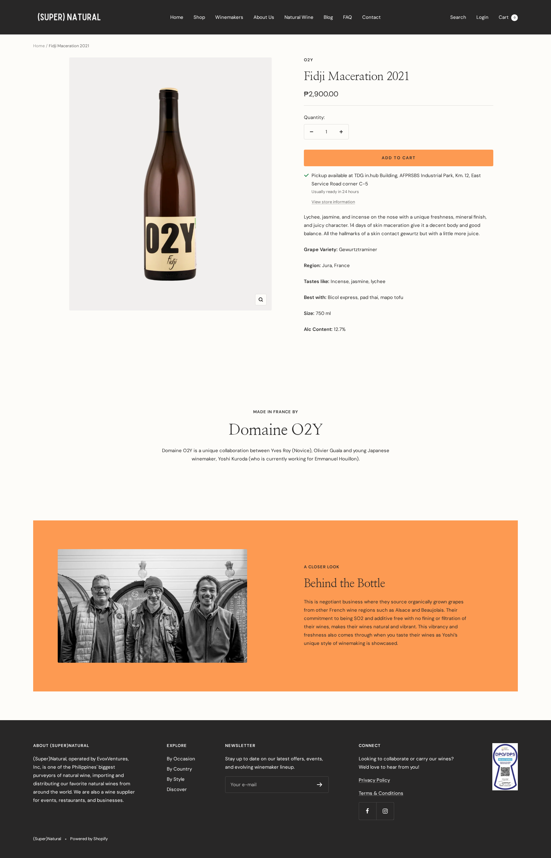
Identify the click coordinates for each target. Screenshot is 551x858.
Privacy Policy (374, 780)
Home (176, 17)
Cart (507, 17)
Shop (199, 17)
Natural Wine (298, 17)
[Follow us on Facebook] (367, 811)
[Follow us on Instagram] (385, 811)
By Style (176, 779)
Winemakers (229, 17)
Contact (371, 17)
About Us (263, 17)
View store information (333, 202)
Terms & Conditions (381, 793)
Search (458, 17)
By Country (179, 769)
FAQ (347, 17)
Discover (177, 789)
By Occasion (181, 759)
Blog (328, 17)
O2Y (308, 60)
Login (482, 17)
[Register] (319, 784)
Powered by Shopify (89, 838)
